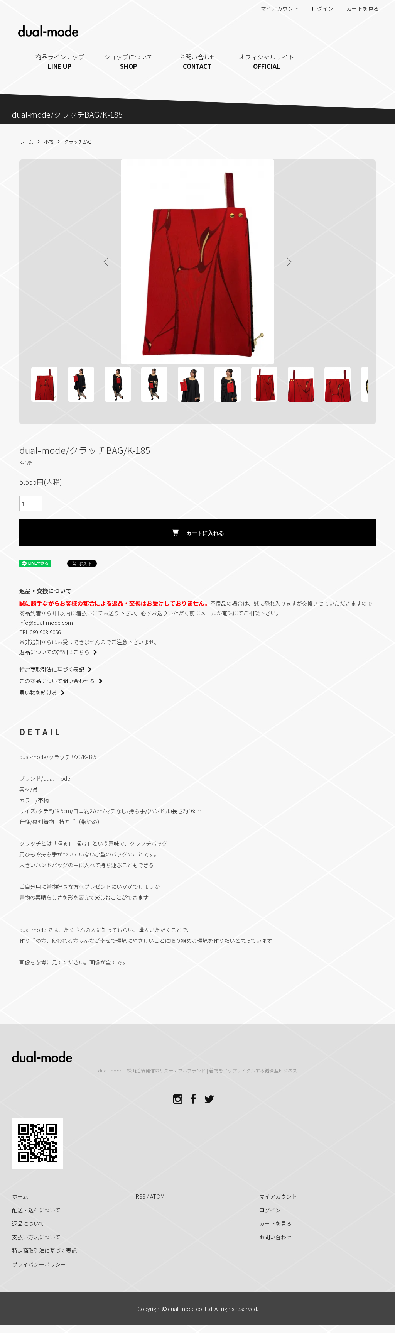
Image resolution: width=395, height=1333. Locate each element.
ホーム (26, 141)
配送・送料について (36, 1210)
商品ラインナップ (59, 61)
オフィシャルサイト (266, 61)
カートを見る (362, 8)
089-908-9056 (45, 632)
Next (288, 261)
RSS (140, 1196)
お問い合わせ (197, 61)
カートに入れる (205, 532)
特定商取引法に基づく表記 (51, 669)
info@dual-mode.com (46, 622)
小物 (48, 141)
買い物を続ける (38, 692)
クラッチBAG (77, 141)
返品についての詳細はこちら (54, 652)
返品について (28, 1223)
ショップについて (128, 61)
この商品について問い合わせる (57, 681)
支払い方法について (36, 1237)
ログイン (322, 8)
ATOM (157, 1196)
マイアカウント (280, 8)
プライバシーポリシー (39, 1264)
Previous (107, 261)
